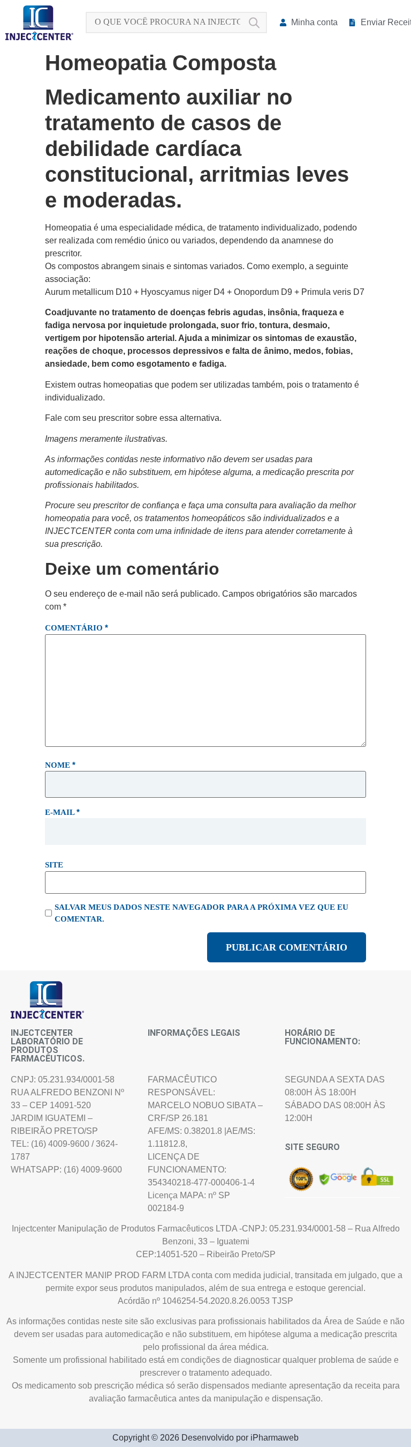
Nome (60, 764)
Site (54, 864)
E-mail (62, 812)
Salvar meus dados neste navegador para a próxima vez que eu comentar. (201, 913)
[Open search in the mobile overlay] (176, 22)
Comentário (76, 627)
